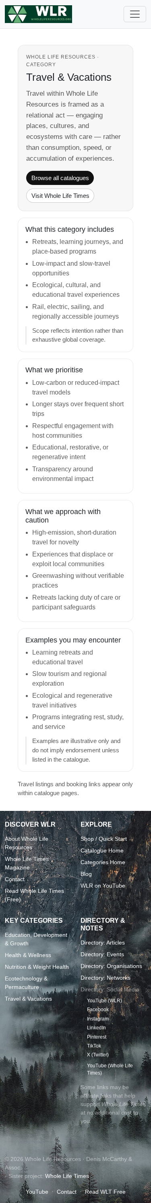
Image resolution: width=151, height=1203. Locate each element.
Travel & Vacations (28, 998)
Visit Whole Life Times (60, 195)
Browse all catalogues (60, 177)
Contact (15, 879)
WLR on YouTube (103, 885)
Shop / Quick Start (104, 839)
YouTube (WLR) (104, 1001)
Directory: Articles (103, 942)
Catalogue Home (102, 850)
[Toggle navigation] (135, 14)
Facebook (98, 1009)
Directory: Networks (105, 977)
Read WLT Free (105, 1191)
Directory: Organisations (111, 966)
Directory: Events (102, 954)
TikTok (94, 1046)
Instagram (98, 1019)
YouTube (37, 1191)
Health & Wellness (28, 955)
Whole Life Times (67, 1176)
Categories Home (103, 862)
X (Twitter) (98, 1055)
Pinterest (96, 1037)
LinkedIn (96, 1028)
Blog (86, 874)
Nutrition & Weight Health (37, 967)
